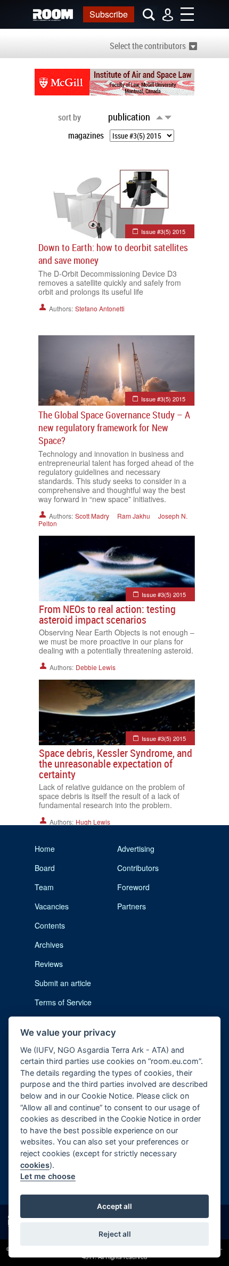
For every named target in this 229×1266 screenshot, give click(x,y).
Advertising (135, 848)
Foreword (133, 887)
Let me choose (48, 1176)
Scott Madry (92, 515)
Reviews (49, 963)
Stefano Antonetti (100, 308)
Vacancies (52, 906)
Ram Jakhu (133, 515)
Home (45, 848)
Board (45, 868)
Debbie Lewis (96, 667)
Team (44, 887)
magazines (86, 135)
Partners (131, 906)
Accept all (114, 1206)
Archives (49, 944)
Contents (50, 925)
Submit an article (63, 983)
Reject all (115, 1234)
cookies (35, 1165)
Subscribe (108, 14)
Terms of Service (63, 1002)
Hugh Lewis (93, 821)
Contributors (138, 868)
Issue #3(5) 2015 (163, 231)
